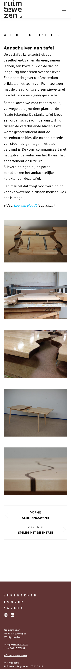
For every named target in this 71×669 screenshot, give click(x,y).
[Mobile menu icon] (63, 9)
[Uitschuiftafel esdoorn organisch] (35, 354)
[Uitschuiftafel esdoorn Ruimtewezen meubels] (35, 413)
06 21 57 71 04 (17, 648)
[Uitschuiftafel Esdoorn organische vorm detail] (35, 471)
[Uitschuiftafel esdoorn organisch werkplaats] (35, 295)
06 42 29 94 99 (20, 644)
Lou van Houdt (25, 205)
